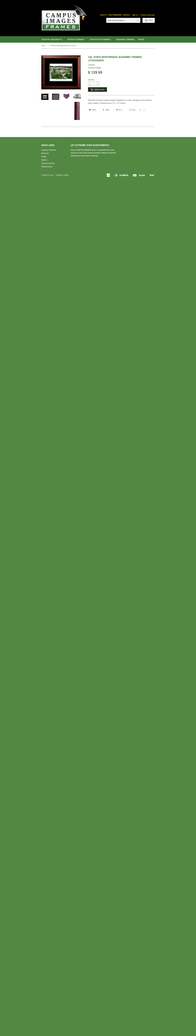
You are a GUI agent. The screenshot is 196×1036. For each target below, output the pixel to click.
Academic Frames (125, 39)
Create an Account (148, 15)
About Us (45, 153)
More (141, 39)
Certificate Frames (100, 39)
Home (43, 45)
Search (44, 160)
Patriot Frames (76, 39)
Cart (150, 20)
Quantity (91, 79)
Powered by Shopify (62, 175)
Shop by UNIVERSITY (51, 39)
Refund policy (46, 166)
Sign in (134, 15)
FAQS (43, 156)
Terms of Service (48, 163)
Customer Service (48, 150)
